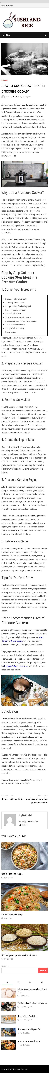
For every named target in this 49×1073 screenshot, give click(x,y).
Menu (7, 35)
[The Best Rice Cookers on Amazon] (8, 1003)
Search (4, 966)
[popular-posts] (7, 982)
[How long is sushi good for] (8, 1029)
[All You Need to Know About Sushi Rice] (8, 989)
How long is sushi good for (28, 1029)
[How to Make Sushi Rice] (8, 1016)
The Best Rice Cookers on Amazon (32, 1003)
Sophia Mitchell (13, 97)
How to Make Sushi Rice (27, 1016)
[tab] (7, 982)
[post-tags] (42, 982)
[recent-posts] (18, 982)
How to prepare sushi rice (28, 1041)
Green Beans (16, 640)
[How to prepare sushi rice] (8, 1041)
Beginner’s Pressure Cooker (16, 666)
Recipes (4, 80)
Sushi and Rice (21, 1069)
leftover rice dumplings (12, 914)
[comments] (30, 982)
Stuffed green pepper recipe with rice (19, 955)
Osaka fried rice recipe (12, 873)
